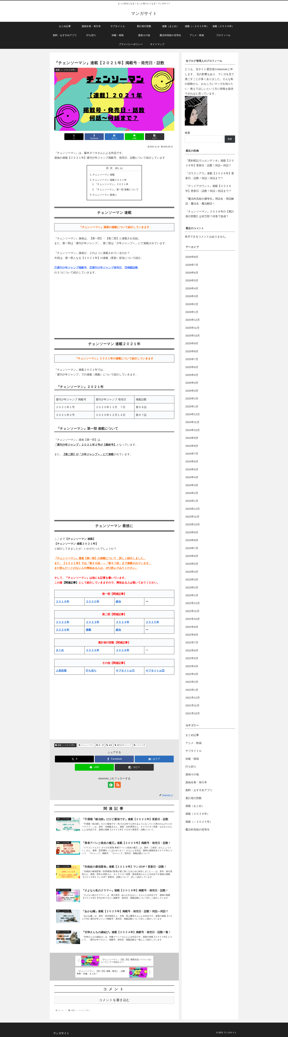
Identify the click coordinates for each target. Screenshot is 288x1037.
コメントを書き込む (114, 1000)
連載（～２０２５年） (67, 745)
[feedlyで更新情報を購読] (111, 785)
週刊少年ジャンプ (124, 745)
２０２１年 (140, 745)
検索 (187, 132)
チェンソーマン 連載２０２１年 (109, 179)
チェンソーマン (87, 745)
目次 (110, 168)
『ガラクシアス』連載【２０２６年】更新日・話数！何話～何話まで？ (209, 176)
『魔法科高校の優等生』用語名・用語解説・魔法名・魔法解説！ (209, 201)
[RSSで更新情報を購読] (118, 785)
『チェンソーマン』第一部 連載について (117, 189)
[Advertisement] (114, 306)
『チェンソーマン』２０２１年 (111, 184)
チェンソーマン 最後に (104, 194)
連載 (110, 745)
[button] (154, 136)
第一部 (101, 745)
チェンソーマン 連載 (103, 174)
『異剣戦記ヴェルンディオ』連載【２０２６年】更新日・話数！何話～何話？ (209, 163)
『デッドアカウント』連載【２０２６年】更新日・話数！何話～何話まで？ (208, 188)
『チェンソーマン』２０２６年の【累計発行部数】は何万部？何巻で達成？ (209, 214)
